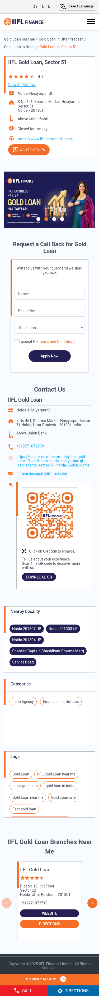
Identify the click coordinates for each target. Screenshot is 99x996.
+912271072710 (34, 903)
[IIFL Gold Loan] (24, 22)
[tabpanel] (49, 200)
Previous (6, 903)
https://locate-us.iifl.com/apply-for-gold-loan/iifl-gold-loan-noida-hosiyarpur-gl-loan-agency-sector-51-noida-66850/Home (52, 461)
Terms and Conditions (57, 341)
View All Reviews (22, 85)
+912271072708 (30, 446)
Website (49, 913)
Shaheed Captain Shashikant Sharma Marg (48, 651)
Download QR (39, 577)
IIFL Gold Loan (35, 869)
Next (92, 903)
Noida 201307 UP (26, 629)
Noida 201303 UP (63, 629)
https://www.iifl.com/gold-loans (45, 139)
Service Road (23, 662)
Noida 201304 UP (26, 640)
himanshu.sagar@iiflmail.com (41, 473)
